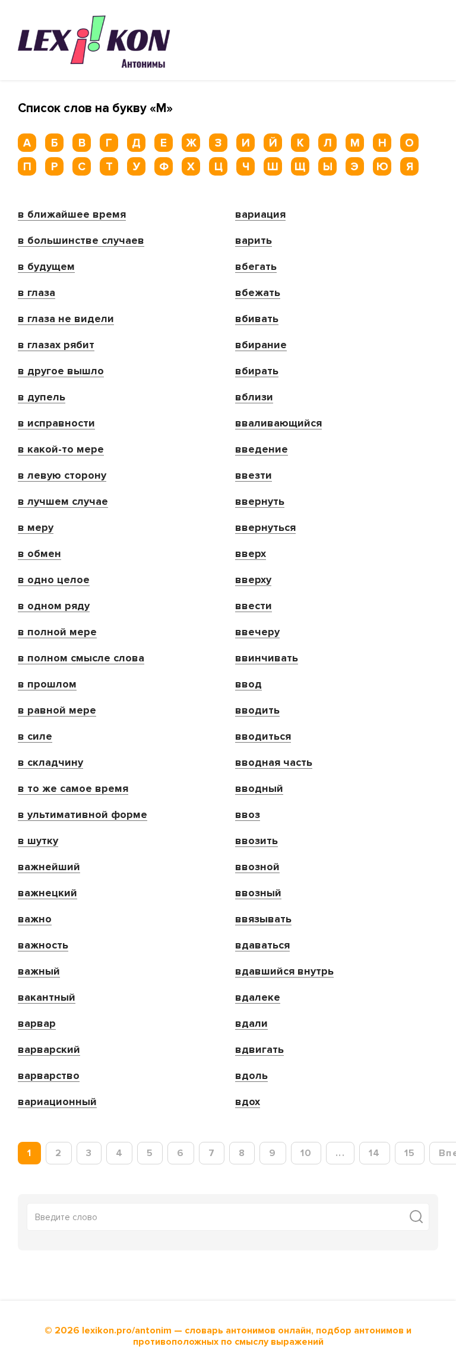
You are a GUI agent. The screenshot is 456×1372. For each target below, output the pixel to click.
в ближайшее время (72, 215)
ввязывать (263, 919)
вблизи (254, 397)
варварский (49, 1050)
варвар (37, 1024)
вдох (247, 1102)
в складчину (50, 763)
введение (261, 450)
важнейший (49, 867)
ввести (253, 606)
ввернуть (259, 502)
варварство (49, 1076)
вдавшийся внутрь (284, 972)
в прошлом (47, 684)
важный (39, 972)
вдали (251, 1024)
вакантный (46, 998)
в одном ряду (54, 606)
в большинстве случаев (81, 241)
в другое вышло (61, 371)
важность (43, 945)
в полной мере (57, 632)
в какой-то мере (61, 450)
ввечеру (257, 632)
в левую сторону (62, 476)
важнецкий (47, 893)
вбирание (261, 345)
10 (306, 1153)
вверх (250, 554)
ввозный (258, 893)
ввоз (247, 815)
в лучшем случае (63, 502)
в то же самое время (73, 789)
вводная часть (273, 763)
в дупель (41, 397)
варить (253, 241)
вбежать (257, 293)
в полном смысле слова (81, 658)
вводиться (263, 737)
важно (35, 919)
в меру (35, 528)
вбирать (256, 371)
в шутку (38, 841)
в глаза (36, 293)
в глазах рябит (56, 345)
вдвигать (259, 1050)
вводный (259, 789)
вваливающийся (278, 423)
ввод (248, 684)
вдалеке (257, 998)
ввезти (253, 476)
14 (375, 1153)
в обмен (39, 554)
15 (410, 1153)
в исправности (56, 423)
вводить (257, 711)
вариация (260, 215)
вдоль (251, 1076)
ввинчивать (266, 658)
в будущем (46, 267)
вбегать (256, 267)
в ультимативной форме (82, 815)
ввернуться (265, 528)
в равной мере (57, 711)
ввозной (257, 867)
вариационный (57, 1102)
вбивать (256, 319)
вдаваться (262, 945)
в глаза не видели (66, 319)
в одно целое (54, 580)
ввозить (256, 841)
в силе (35, 737)
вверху (253, 580)
